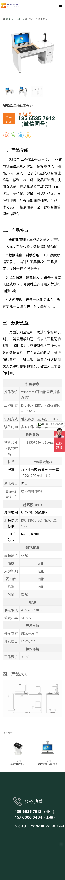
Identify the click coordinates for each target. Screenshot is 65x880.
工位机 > (19, 19)
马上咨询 (9, 118)
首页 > (10, 19)
